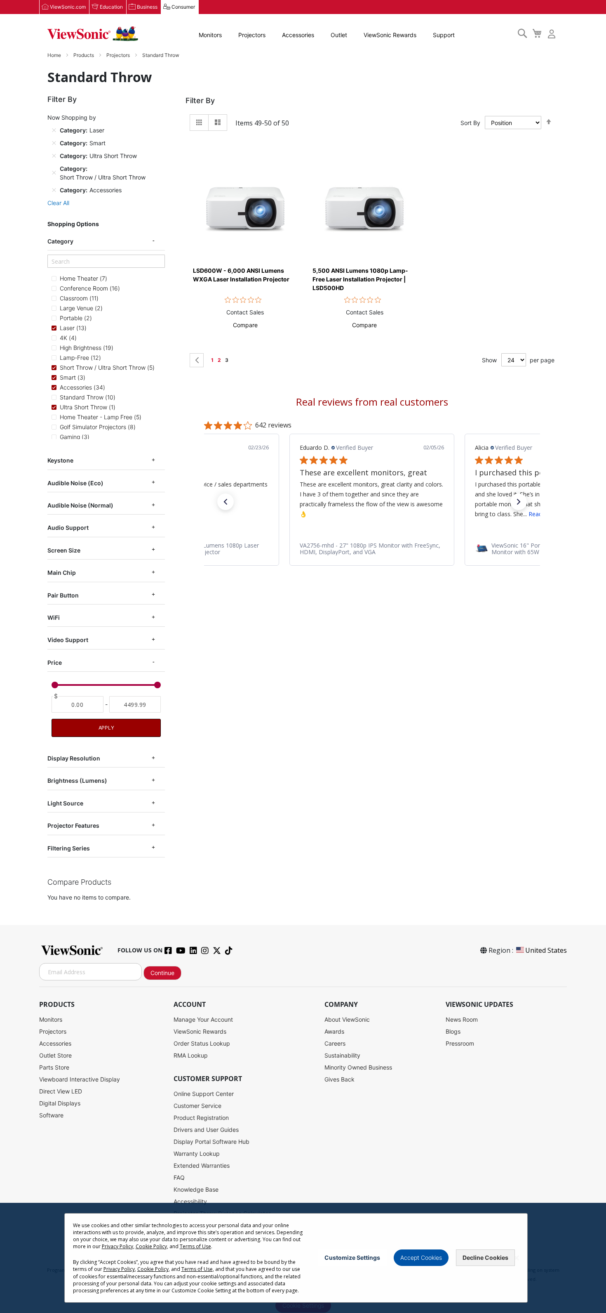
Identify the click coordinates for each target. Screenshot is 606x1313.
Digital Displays (59, 1103)
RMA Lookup (191, 1055)
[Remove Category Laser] (54, 130)
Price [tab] (54, 662)
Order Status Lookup (202, 1043)
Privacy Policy (117, 1246)
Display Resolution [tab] (73, 758)
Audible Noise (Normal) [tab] (80, 505)
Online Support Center (204, 1093)
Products (84, 55)
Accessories (298, 34)
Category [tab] (60, 241)
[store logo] (92, 33)
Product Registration (201, 1117)
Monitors (210, 34)
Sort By (470, 122)
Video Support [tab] (67, 639)
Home (54, 55)
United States (546, 950)
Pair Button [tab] (63, 594)
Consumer (183, 7)
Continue (162, 972)
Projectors (251, 34)
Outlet (339, 34)
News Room (462, 1019)
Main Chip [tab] (61, 572)
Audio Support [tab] (68, 527)
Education (111, 7)
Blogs (453, 1031)
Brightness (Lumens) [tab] (77, 780)
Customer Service (197, 1105)
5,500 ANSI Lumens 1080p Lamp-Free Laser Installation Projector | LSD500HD (360, 279)
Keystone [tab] (60, 460)
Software (51, 1115)
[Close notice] (516, 1258)
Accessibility (190, 1201)
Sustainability (342, 1055)
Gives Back (339, 1079)
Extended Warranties (202, 1165)
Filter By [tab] (200, 100)
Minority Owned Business (358, 1067)
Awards (334, 1031)
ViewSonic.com (68, 7)
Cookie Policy (151, 1246)
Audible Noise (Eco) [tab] (75, 482)
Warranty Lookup (197, 1153)
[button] (245, 324)
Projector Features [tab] (73, 825)
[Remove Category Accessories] (54, 189)
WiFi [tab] (53, 617)
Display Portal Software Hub (211, 1141)
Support (444, 34)
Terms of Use (195, 1246)
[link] (372, 548)
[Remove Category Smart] (54, 142)
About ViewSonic (347, 1019)
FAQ (179, 1177)
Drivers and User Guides (206, 1129)
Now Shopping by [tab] (71, 117)
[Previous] (197, 360)
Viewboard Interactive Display (79, 1079)
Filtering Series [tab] (68, 848)
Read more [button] (368, 514)
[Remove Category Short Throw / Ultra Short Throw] (54, 172)
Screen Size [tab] (63, 550)
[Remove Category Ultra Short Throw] (54, 155)
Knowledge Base (196, 1189)
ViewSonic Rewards (390, 34)
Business (147, 7)
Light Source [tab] (65, 803)
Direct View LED (60, 1091)
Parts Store (54, 1067)
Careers (334, 1043)
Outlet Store (55, 1055)
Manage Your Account (203, 1019)
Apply (106, 728)
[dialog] (303, 1258)
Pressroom (460, 1043)
